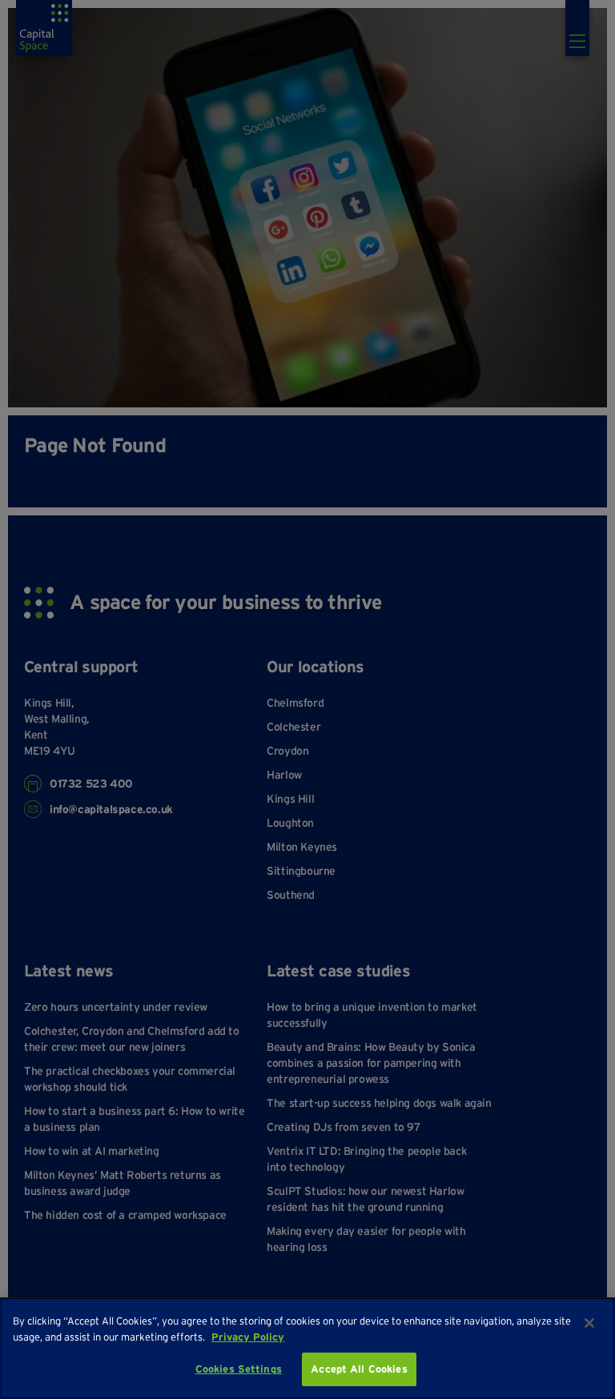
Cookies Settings (238, 1369)
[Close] (589, 1323)
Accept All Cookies (359, 1369)
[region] (307, 1348)
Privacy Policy (247, 1337)
